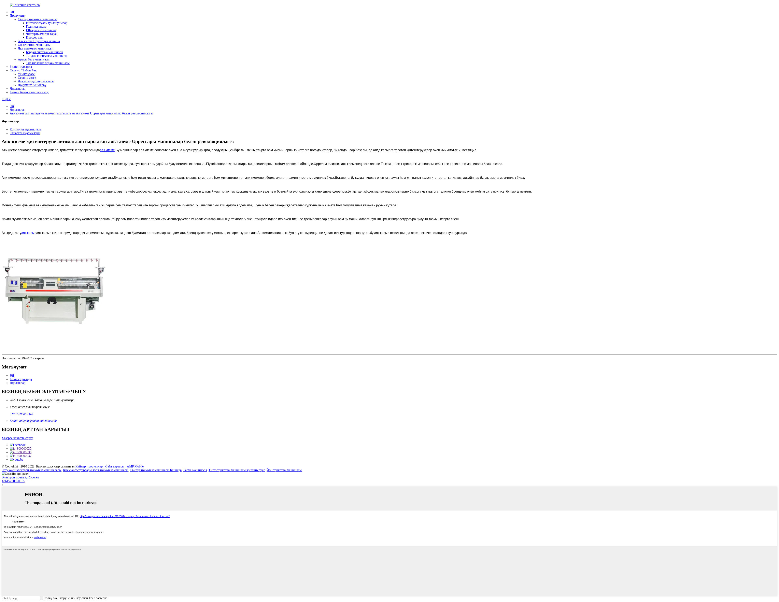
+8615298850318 (21, 414)
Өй (12, 12)
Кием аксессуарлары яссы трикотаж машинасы (95, 470)
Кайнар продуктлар (89, 466)
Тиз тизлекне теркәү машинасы (48, 63)
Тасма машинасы (195, 470)
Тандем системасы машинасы (46, 55)
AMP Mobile (135, 466)
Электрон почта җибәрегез (20, 477)
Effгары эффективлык (41, 30)
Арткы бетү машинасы (33, 59)
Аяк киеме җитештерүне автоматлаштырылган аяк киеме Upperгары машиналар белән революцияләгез (81, 113)
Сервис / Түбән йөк (23, 70)
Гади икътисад (36, 26)
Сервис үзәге (27, 77)
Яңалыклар (17, 88)
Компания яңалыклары (26, 129)
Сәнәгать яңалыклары (25, 133)
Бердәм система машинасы (44, 52)
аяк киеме (107, 150)
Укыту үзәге (26, 74)
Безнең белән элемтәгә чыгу (29, 92)
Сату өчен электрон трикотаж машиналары (31, 470)
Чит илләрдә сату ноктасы (36, 81)
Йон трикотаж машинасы (284, 470)
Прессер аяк (34, 37)
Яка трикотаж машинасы (35, 48)
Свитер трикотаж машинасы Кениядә (156, 470)
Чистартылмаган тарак (41, 34)
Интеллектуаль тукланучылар (46, 23)
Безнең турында (21, 66)
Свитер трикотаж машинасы (37, 19)
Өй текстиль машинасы (34, 44)
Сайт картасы (114, 466)
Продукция (17, 15)
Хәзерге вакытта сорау (17, 438)
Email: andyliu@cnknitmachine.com (33, 420)
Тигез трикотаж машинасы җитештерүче (237, 470)
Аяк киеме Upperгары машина (39, 41)
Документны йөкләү (32, 85)
